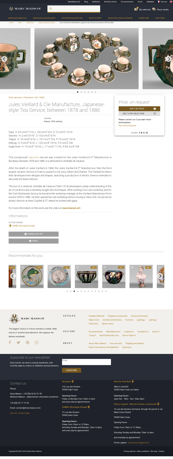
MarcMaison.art (74, 1)
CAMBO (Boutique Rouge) (22, 225)
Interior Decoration (72, 18)
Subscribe (71, 370)
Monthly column (110, 1)
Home (20, 23)
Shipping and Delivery (135, 343)
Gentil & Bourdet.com (109, 335)
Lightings (160, 18)
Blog (86, 1)
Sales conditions (143, 451)
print (33, 241)
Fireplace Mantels (17, 18)
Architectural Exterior (120, 18)
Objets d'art (95, 18)
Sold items (93, 323)
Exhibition (96, 1)
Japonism (33, 157)
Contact (150, 1)
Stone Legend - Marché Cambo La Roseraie (137, 404)
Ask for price (143, 108)
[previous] (4, 59)
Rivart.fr (156, 331)
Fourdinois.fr (143, 331)
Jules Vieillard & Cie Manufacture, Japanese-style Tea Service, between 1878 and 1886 (86, 23)
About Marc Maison (97, 343)
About (140, 1)
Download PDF (33, 234)
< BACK (11, 23)
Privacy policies (130, 451)
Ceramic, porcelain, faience (46, 23)
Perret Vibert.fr (129, 335)
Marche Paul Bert (124, 381)
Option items (108, 323)
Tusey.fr (92, 335)
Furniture (144, 18)
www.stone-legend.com (138, 442)
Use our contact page (20, 413)
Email (64, 360)
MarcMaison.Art (113, 331)
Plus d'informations (127, 125)
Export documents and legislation (104, 347)
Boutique (68, 381)
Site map (154, 451)
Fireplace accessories (44, 18)
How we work (116, 343)
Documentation (127, 1)
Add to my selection (139, 113)
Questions (127, 347)
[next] (169, 59)
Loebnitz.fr (129, 331)
